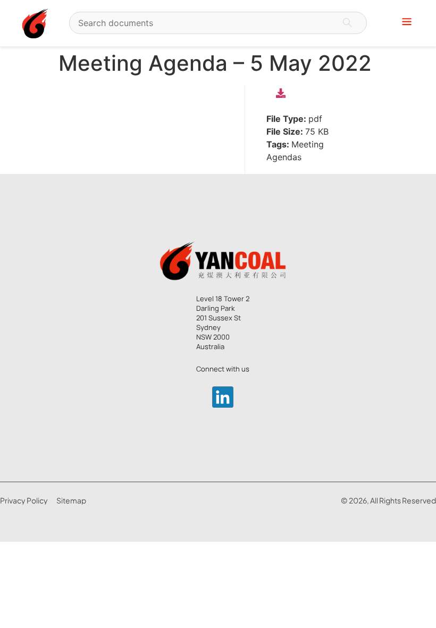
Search (347, 23)
